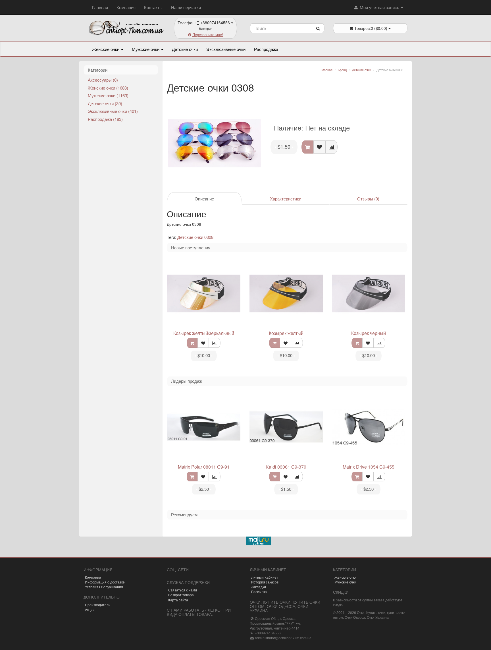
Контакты (153, 7)
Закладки (258, 586)
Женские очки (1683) (108, 88)
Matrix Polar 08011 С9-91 (204, 466)
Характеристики (285, 199)
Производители (98, 604)
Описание (204, 199)
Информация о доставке (105, 581)
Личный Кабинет (264, 577)
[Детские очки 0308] (214, 143)
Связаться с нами (182, 589)
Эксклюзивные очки (226, 49)
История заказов (264, 581)
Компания (126, 7)
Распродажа (266, 49)
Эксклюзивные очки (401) (113, 111)
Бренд (342, 69)
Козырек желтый (286, 333)
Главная (100, 7)
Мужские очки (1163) (108, 95)
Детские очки (185, 49)
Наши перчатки (186, 7)
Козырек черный (368, 333)
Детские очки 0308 (195, 237)
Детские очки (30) (105, 103)
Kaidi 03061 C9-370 (286, 466)
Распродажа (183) (105, 119)
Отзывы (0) (368, 199)
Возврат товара (181, 594)
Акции (90, 609)
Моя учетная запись (379, 7)
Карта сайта (178, 599)
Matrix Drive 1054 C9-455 (368, 466)
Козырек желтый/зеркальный (203, 333)
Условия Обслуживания (104, 586)
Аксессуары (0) (103, 80)
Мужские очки (146, 49)
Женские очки (106, 49)
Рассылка (259, 591)
